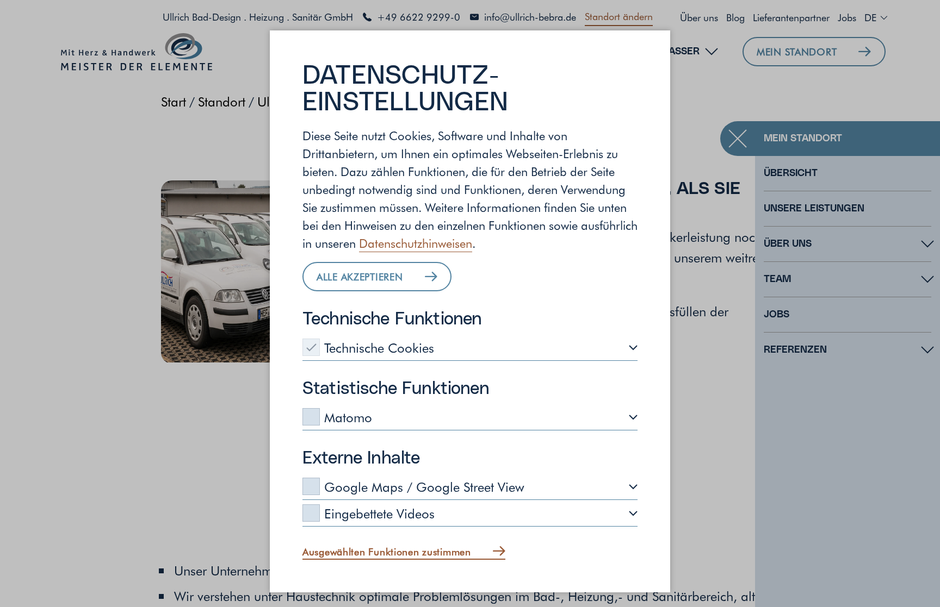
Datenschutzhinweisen (415, 243)
